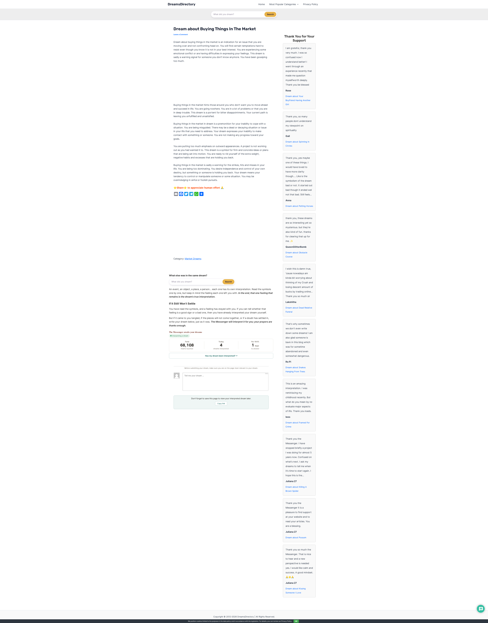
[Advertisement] (221, 84)
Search (270, 14)
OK (296, 621)
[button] (297, 4)
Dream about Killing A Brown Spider (296, 489)
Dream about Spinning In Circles (297, 143)
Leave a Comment (180, 34)
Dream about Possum (296, 537)
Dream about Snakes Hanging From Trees (296, 369)
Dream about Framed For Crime (298, 424)
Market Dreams (193, 258)
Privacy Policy (310, 4)
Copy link (221, 403)
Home (261, 4)
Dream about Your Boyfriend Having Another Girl (298, 100)
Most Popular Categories (282, 4)
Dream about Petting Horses (299, 206)
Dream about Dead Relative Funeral (299, 309)
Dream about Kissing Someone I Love (296, 590)
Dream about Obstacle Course (296, 254)
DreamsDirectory (181, 4)
